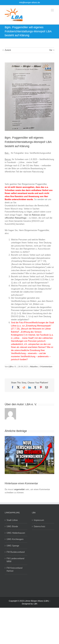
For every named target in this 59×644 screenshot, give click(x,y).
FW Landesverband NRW (15, 560)
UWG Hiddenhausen (16, 533)
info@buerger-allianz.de (29, 2)
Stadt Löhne (12, 520)
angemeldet (19, 489)
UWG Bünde (12, 526)
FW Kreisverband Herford (14, 569)
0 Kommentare (46, 367)
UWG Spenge (13, 545)
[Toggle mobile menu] (52, 10)
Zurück (8, 50)
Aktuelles (34, 367)
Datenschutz (39, 526)
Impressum (39, 520)
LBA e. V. (12, 367)
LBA (35, 604)
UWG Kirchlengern (15, 539)
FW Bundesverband (16, 552)
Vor (50, 50)
